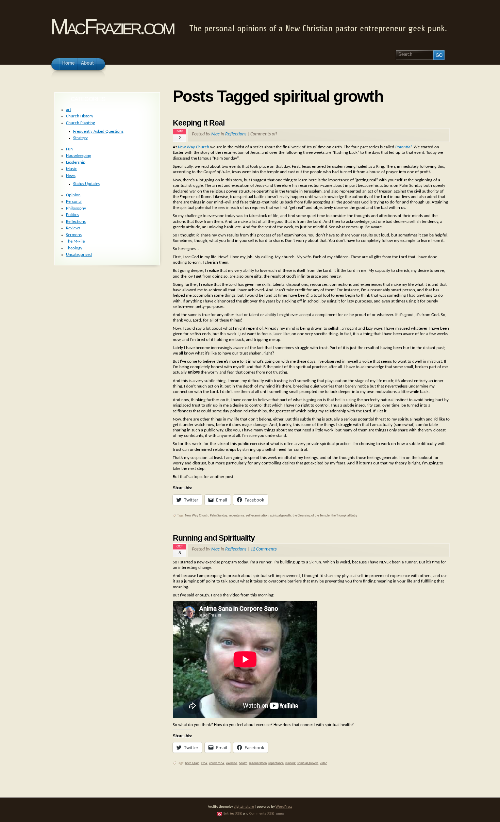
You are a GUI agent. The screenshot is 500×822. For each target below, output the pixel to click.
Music (71, 169)
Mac (215, 134)
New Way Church (193, 147)
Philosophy (76, 208)
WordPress (284, 807)
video (323, 763)
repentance (236, 515)
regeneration (258, 763)
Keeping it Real (198, 122)
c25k (204, 763)
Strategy (80, 138)
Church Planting (80, 123)
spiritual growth (280, 515)
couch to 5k (216, 763)
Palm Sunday (218, 515)
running (290, 763)
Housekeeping (78, 155)
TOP (280, 814)
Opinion (73, 195)
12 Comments (263, 549)
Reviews (73, 228)
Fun (69, 149)
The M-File (75, 241)
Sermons (74, 235)
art (68, 110)
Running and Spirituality (214, 537)
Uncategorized (79, 254)
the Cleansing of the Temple (311, 515)
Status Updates (86, 184)
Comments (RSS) (261, 814)
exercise (231, 763)
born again (192, 763)
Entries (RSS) (232, 814)
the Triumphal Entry (344, 515)
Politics (72, 215)
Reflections (235, 134)
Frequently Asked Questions (98, 131)
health (243, 763)
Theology (74, 248)
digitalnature (244, 807)
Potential (403, 147)
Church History (79, 116)
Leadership (75, 162)
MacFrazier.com (111, 26)
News (71, 176)
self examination (257, 515)
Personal (74, 201)
